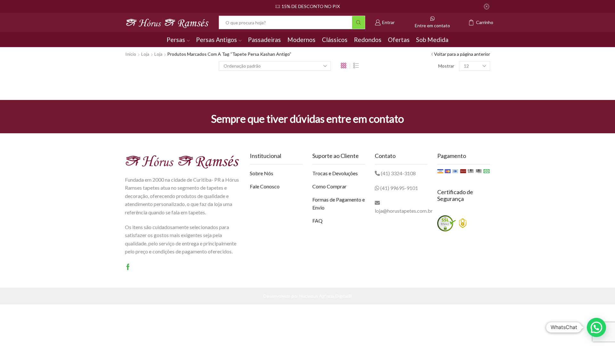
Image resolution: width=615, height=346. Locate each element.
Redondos (367, 39)
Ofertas (399, 39)
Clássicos (335, 39)
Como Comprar (329, 186)
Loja (145, 54)
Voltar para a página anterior (462, 54)
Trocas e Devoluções (335, 173)
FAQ (317, 221)
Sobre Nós (261, 173)
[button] (596, 327)
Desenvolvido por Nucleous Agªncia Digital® (307, 296)
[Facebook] (128, 267)
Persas (176, 39)
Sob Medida (432, 39)
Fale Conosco (265, 186)
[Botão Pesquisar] (358, 22)
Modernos (301, 39)
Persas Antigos (216, 39)
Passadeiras (264, 39)
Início (130, 54)
